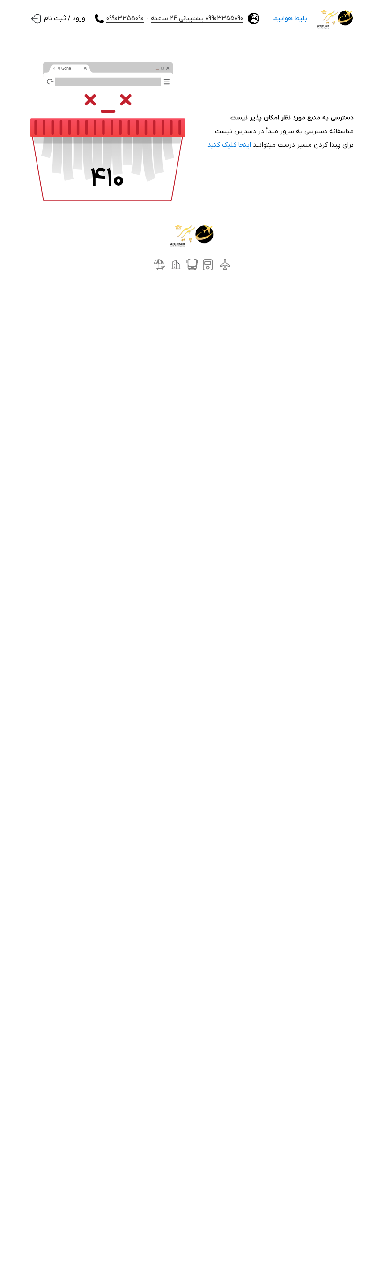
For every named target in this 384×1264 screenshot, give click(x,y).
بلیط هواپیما (290, 18)
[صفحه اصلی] (335, 18)
